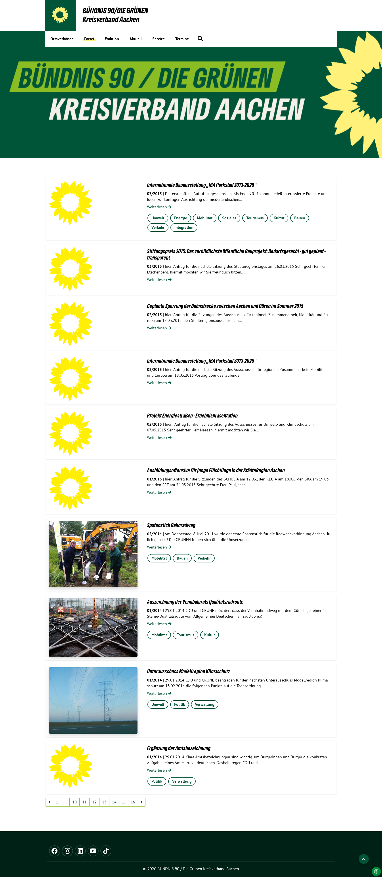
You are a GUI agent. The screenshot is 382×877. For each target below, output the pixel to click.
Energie (180, 217)
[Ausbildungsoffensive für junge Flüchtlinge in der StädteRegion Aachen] (70, 488)
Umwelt (157, 217)
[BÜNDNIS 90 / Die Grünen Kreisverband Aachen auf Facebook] (54, 850)
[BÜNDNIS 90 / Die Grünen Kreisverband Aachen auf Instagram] (67, 850)
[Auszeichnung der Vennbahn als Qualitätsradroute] (93, 627)
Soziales (229, 217)
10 (74, 802)
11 (84, 802)
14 (114, 802)
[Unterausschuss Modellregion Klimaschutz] (93, 700)
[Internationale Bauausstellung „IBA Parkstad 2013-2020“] (70, 203)
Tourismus (255, 217)
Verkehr (157, 227)
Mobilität (204, 217)
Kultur (279, 217)
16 (133, 802)
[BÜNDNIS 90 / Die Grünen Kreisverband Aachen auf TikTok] (105, 850)
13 (104, 802)
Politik (179, 704)
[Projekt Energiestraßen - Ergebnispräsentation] (70, 434)
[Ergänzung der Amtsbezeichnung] (70, 766)
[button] (200, 38)
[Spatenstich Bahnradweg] (93, 554)
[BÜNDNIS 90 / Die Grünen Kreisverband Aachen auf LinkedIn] (80, 850)
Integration (183, 227)
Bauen (299, 217)
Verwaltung (204, 704)
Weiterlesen (157, 206)
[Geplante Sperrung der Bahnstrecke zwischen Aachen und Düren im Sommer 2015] (70, 324)
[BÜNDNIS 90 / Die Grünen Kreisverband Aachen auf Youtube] (93, 850)
